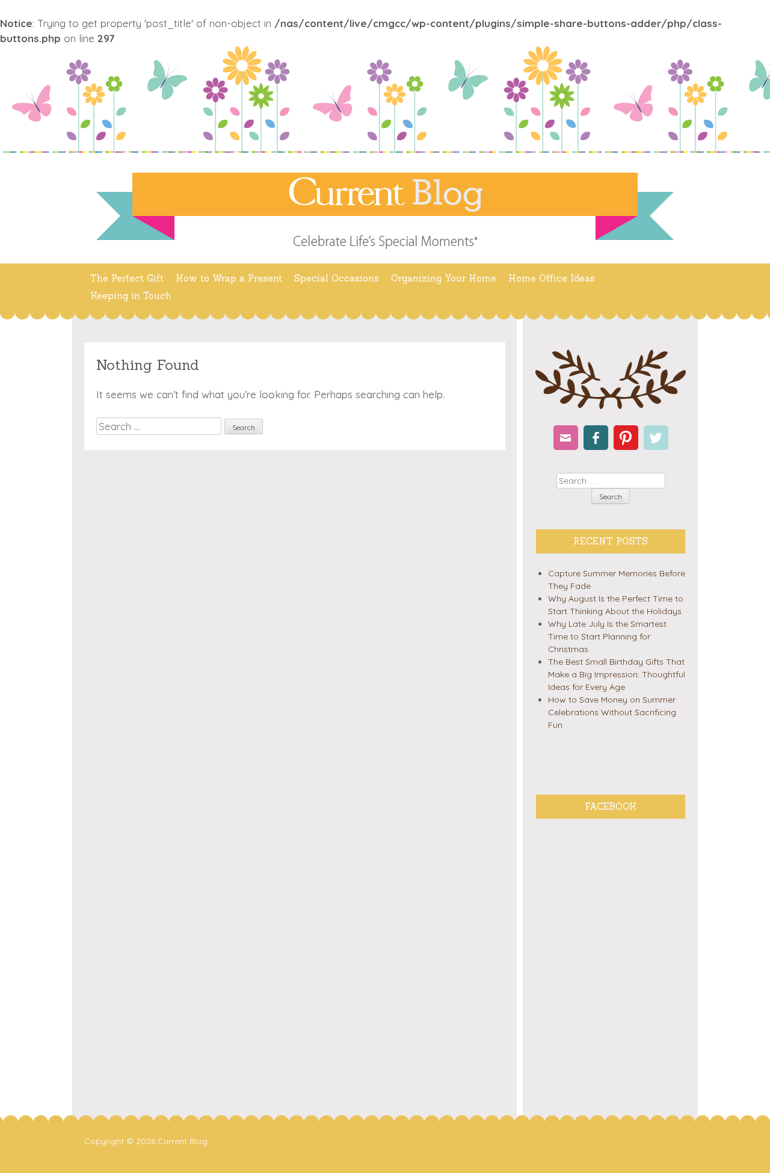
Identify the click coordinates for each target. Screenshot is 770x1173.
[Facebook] (596, 437)
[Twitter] (656, 437)
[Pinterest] (626, 437)
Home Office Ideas (551, 278)
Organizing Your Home (443, 278)
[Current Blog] (385, 194)
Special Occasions (336, 278)
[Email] (565, 437)
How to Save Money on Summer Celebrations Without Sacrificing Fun (612, 712)
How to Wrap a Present (229, 278)
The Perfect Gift (127, 278)
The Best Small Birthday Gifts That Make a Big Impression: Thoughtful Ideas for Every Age (616, 674)
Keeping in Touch (130, 295)
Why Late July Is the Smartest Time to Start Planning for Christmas (607, 636)
